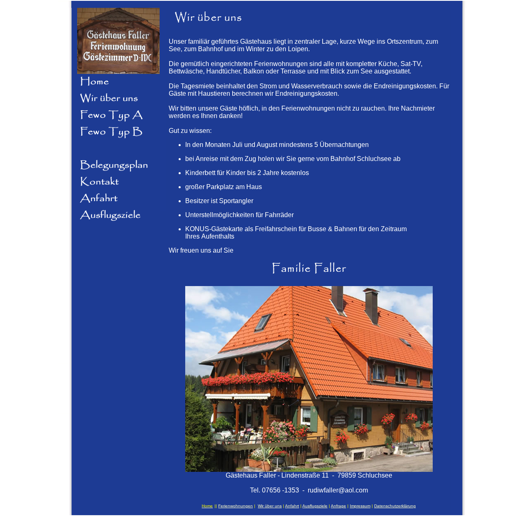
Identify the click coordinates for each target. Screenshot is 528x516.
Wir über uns (270, 506)
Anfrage (338, 506)
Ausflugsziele (315, 506)
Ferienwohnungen (235, 506)
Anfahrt (292, 506)
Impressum (360, 506)
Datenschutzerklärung (395, 506)
